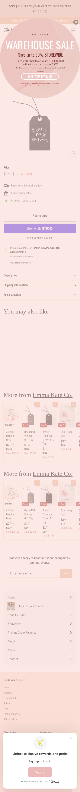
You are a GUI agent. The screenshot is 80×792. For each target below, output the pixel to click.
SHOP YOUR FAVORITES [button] (40, 76)
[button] (75, 22)
